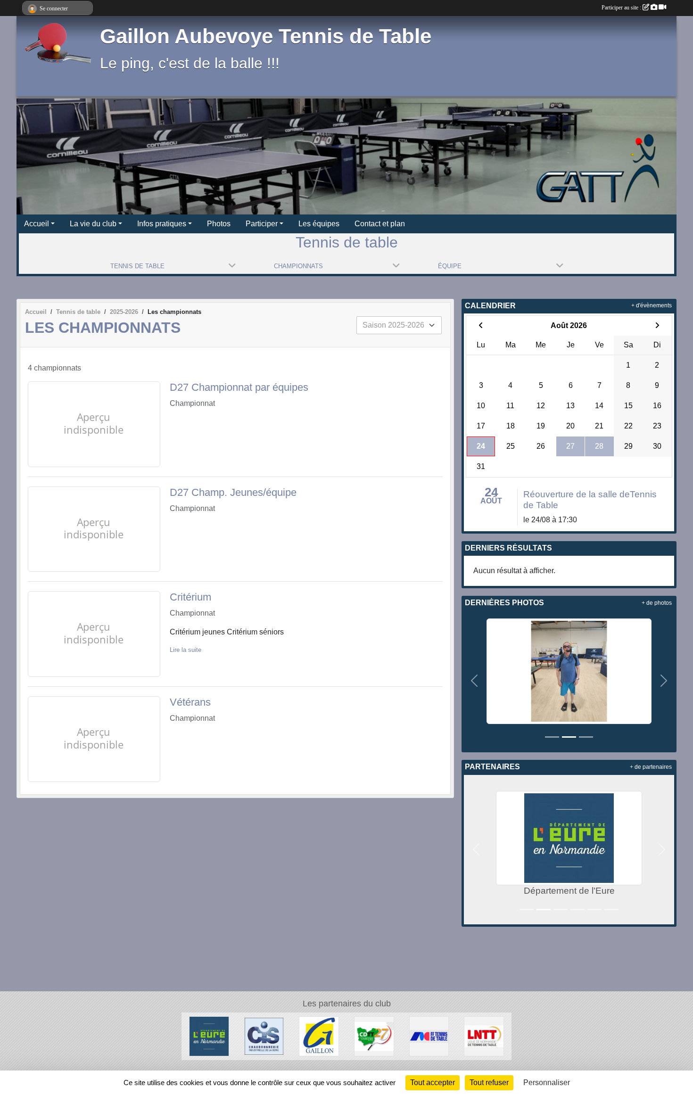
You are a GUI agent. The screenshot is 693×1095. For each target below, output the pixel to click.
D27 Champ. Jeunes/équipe (233, 492)
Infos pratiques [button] (161, 224)
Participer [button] (262, 224)
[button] (474, 680)
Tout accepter (432, 1083)
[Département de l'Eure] (209, 1036)
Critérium (190, 597)
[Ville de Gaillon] (319, 1036)
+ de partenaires (651, 767)
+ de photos (657, 603)
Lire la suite (185, 649)
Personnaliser (546, 1083)
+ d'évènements (651, 305)
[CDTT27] (374, 1036)
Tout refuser (489, 1083)
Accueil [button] (36, 224)
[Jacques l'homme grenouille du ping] (569, 671)
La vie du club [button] (93, 224)
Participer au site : (622, 7)
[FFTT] (429, 1036)
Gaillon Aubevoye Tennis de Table (265, 36)
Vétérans (190, 702)
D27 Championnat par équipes (239, 387)
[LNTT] (484, 1036)
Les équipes (318, 224)
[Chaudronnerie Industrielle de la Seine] (264, 1036)
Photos (219, 224)
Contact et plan (380, 224)
